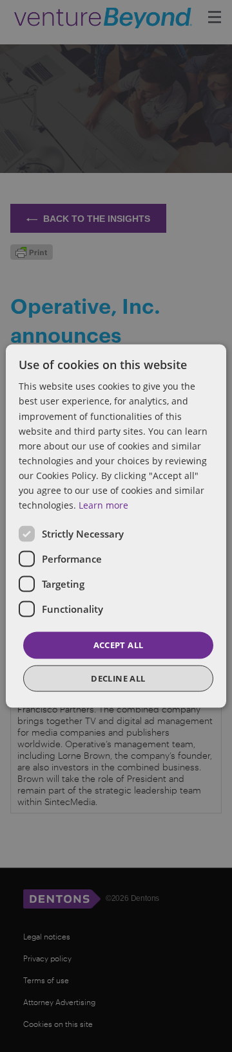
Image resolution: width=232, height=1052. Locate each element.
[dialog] (116, 526)
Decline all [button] (118, 678)
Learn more (103, 505)
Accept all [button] (118, 645)
